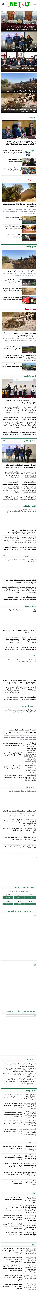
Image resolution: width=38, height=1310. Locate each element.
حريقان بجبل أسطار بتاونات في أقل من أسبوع (19, 271)
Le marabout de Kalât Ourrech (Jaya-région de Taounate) (19, 205)
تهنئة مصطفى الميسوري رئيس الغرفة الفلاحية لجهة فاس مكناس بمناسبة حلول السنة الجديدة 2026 (12, 1209)
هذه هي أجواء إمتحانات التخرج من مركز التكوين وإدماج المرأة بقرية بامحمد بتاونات (10, 435)
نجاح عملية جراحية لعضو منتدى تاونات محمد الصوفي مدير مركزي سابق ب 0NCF (12, 1217)
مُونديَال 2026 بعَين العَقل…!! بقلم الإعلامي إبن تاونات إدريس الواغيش (12, 1105)
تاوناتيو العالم (30, 440)
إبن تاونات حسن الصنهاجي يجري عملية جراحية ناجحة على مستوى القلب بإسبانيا (12, 1226)
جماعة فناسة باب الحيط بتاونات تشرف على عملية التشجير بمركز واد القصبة (12, 366)
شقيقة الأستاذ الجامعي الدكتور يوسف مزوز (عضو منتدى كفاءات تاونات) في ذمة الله (12, 1268)
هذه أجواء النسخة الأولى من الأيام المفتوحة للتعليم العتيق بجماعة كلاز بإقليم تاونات (19, 681)
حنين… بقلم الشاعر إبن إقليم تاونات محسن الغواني (13, 1165)
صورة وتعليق (30, 179)
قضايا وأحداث (30, 246)
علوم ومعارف (30, 655)
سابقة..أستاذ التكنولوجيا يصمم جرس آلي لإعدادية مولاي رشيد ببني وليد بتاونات (13, 777)
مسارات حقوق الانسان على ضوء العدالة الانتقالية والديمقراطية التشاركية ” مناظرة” (20, 142)
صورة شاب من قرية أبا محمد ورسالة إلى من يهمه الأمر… (13, 227)
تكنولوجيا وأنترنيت (28, 706)
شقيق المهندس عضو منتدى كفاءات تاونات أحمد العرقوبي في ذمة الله (12, 1286)
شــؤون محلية (30, 309)
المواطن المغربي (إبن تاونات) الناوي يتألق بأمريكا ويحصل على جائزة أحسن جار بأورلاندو (20, 466)
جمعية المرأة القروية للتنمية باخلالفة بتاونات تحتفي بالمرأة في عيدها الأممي (10, 550)
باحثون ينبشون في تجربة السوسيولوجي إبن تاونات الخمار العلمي (28, 699)
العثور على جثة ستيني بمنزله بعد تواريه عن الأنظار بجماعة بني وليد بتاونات (12, 290)
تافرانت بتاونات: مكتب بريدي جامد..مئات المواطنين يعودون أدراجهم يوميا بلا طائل (13, 357)
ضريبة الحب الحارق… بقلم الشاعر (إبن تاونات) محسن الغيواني (12, 1173)
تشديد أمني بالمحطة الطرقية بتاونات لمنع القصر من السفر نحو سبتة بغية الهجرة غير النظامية (12, 282)
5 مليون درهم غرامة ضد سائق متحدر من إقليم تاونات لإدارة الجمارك (21, 581)
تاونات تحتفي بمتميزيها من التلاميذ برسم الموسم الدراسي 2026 (20, 401)
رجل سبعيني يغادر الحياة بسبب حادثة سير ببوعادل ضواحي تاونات (12, 298)
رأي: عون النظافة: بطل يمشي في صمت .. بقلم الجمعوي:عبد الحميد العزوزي (13, 1114)
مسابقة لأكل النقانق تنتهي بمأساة (13, 847)
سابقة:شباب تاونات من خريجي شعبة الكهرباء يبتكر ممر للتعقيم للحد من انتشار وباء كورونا (12, 768)
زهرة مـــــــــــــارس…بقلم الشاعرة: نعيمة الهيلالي (12, 1182)
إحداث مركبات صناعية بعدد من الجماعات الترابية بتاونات (13, 169)
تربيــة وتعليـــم (30, 376)
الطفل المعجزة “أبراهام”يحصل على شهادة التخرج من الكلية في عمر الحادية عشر (12, 822)
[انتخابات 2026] (19, 870)
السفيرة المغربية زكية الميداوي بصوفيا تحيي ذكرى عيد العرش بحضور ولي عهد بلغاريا (10, 500)
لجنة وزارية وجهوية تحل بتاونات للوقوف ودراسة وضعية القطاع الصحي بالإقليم (28, 650)
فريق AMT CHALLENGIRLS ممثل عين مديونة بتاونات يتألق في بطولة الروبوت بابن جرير (12, 745)
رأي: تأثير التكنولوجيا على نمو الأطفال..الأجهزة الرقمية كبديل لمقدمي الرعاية (12, 1131)
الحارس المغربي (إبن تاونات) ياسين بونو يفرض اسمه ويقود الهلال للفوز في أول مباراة (10, 485)
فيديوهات (31, 117)
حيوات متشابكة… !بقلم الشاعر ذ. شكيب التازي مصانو (12, 1147)
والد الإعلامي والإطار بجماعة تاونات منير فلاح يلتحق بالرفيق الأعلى (13, 1277)
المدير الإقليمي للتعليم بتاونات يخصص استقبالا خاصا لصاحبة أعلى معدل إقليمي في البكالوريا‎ (19, 732)
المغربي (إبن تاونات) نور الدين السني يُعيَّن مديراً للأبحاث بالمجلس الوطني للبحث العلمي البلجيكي (28, 500)
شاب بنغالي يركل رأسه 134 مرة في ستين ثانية (12, 830)
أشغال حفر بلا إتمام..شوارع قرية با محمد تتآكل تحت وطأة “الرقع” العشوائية (19, 334)
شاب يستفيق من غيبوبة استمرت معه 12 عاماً (19, 811)
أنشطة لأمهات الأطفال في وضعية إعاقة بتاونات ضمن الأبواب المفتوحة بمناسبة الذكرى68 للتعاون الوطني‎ (21, 533)
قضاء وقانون (30, 555)
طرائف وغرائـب (30, 787)
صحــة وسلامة (30, 606)
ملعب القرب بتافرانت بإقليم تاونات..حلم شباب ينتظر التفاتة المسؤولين (13, 349)
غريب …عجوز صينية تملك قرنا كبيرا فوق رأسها (13, 838)
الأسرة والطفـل (29, 506)
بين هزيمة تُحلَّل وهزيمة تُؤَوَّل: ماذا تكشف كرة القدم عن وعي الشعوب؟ (13, 1097)
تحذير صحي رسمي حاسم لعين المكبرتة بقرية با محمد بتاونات (19, 631)
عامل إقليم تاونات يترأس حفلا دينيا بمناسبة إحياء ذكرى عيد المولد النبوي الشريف (18, 1065)
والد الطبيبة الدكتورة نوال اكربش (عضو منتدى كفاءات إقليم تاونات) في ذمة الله (12, 1250)
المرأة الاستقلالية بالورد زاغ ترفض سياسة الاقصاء (14, 160)
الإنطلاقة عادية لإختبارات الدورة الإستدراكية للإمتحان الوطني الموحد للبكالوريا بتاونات (28, 435)
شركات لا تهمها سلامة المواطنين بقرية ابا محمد (14, 236)
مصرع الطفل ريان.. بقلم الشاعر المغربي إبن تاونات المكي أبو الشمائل (13, 1157)
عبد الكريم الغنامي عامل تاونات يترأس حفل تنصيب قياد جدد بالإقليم (18, 1075)
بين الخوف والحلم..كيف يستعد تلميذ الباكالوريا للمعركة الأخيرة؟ (12, 1122)
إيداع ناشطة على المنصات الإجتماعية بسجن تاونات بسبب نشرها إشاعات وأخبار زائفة (10, 600)
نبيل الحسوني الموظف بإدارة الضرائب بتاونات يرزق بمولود (13, 1198)
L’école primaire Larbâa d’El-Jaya (13, 218)
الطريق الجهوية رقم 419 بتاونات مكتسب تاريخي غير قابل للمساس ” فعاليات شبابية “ (12, 152)
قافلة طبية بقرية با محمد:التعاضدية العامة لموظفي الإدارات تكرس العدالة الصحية (10, 650)
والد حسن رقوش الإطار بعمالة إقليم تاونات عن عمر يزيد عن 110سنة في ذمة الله (13, 1259)
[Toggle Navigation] (35, 5)
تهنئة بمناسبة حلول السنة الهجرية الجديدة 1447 (14, 1234)
